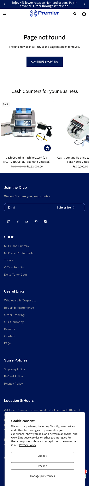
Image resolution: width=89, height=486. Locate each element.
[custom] (8, 221)
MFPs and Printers (16, 246)
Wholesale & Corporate (20, 300)
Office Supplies (14, 267)
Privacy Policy (27, 445)
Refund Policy (13, 376)
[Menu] (5, 14)
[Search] (74, 13)
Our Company (14, 322)
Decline (42, 466)
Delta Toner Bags (16, 274)
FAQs (7, 343)
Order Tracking (14, 315)
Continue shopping (44, 61)
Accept (42, 456)
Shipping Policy (14, 369)
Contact (9, 336)
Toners (8, 260)
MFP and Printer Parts (19, 253)
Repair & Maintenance (19, 307)
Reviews (9, 329)
